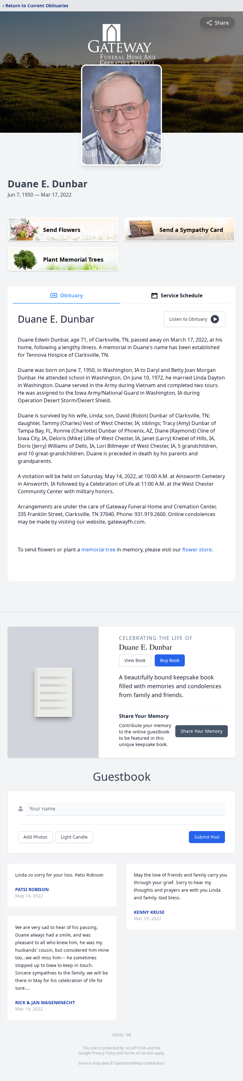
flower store (197, 549)
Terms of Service (138, 1053)
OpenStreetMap (128, 1063)
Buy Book (169, 660)
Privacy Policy (103, 1053)
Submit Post (207, 837)
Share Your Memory (201, 731)
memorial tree (98, 549)
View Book (135, 660)
